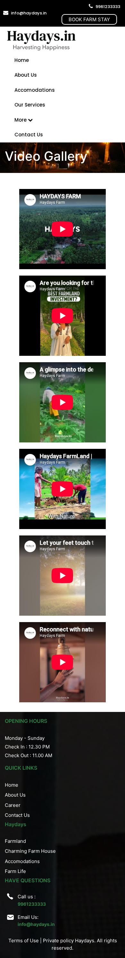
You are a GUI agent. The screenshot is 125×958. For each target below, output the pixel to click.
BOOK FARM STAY (89, 19)
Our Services (29, 104)
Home (21, 60)
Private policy (58, 940)
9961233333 (108, 7)
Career (13, 805)
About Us (25, 75)
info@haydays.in (28, 13)
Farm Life (15, 871)
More (21, 119)
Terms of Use (23, 940)
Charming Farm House (30, 851)
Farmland (15, 841)
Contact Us (28, 134)
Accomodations (34, 90)
